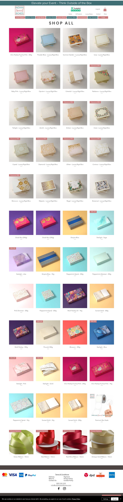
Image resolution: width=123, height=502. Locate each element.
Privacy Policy (76, 499)
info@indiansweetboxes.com (61, 485)
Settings (105, 499)
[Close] (121, 498)
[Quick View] (21, 40)
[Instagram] (64, 489)
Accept (115, 499)
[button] (105, 9)
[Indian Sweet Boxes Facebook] (59, 489)
